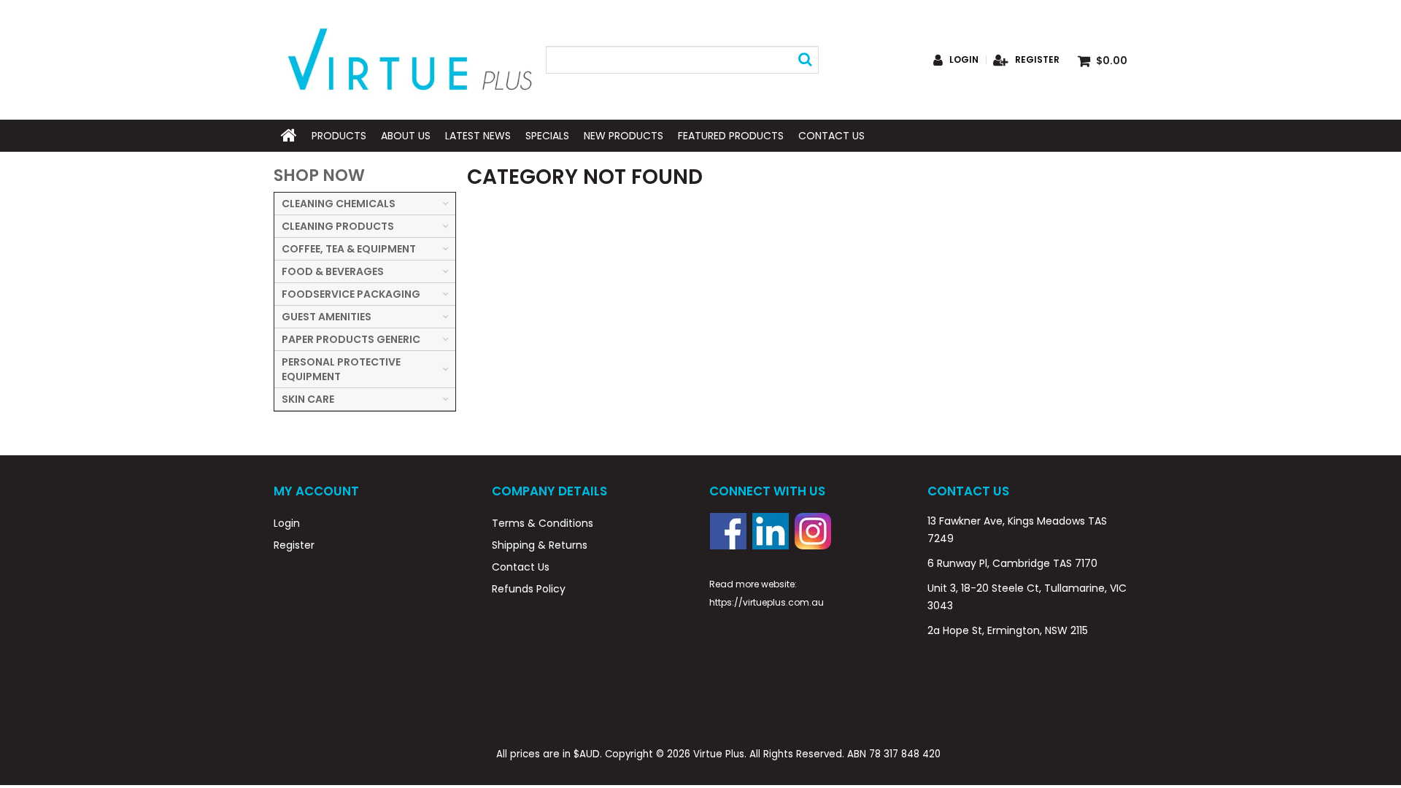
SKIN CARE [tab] (308, 399)
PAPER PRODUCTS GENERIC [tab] (351, 339)
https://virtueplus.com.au (766, 602)
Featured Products (731, 135)
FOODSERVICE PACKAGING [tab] (351, 294)
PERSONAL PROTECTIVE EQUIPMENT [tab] (341, 369)
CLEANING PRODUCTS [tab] (338, 226)
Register (1037, 59)
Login (964, 59)
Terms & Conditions (542, 523)
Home (289, 136)
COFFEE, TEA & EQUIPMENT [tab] (349, 249)
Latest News (478, 135)
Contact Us (831, 135)
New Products (623, 135)
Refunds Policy (529, 589)
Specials (547, 135)
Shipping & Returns (539, 545)
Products (339, 135)
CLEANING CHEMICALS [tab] (338, 203)
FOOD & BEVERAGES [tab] (333, 271)
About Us (406, 135)
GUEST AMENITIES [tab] (326, 316)
